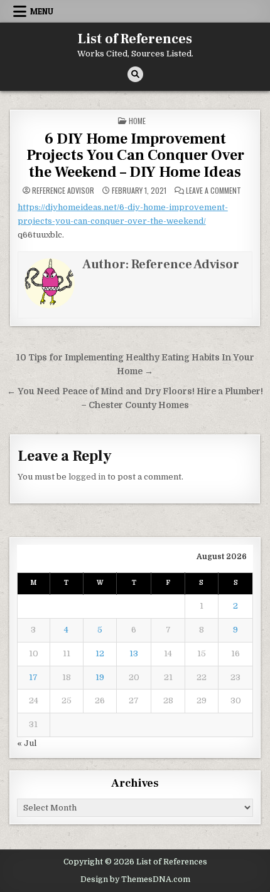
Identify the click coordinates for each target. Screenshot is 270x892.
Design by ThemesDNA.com (135, 879)
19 (99, 677)
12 (99, 653)
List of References (135, 39)
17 (33, 677)
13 (133, 653)
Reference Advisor (63, 190)
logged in (86, 476)
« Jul (26, 743)
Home (137, 120)
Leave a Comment (213, 190)
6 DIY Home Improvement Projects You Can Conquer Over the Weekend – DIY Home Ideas (135, 155)
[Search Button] (135, 74)
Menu (41, 11)
